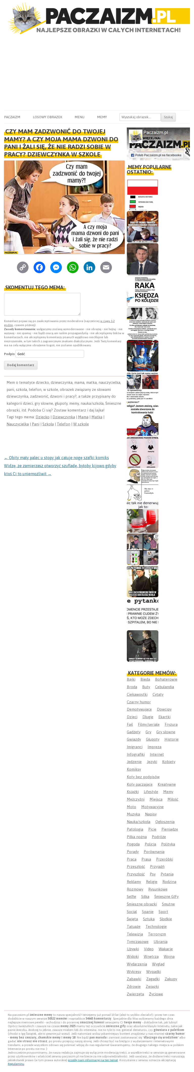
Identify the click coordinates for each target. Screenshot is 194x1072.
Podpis (9, 354)
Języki (152, 762)
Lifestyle (151, 792)
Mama (83, 417)
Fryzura (171, 724)
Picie (152, 829)
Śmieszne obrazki (142, 904)
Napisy (151, 814)
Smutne (168, 904)
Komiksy (134, 769)
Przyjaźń (157, 866)
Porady (133, 851)
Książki (133, 792)
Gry (148, 732)
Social (132, 911)
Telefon (63, 424)
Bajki (131, 679)
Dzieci (132, 717)
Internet (157, 754)
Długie (147, 717)
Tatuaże (133, 926)
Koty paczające (140, 784)
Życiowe (156, 994)
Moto (131, 807)
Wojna (169, 956)
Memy (102, 117)
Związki (152, 986)
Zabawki (134, 979)
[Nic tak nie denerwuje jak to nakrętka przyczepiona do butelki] (142, 517)
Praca (131, 859)
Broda (132, 687)
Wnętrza (151, 956)
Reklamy (134, 881)
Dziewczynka (64, 417)
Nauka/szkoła (138, 821)
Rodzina (169, 881)
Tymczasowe (138, 941)
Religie (151, 881)
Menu (79, 117)
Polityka (168, 844)
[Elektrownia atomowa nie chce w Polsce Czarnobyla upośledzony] (142, 484)
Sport (163, 911)
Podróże (159, 837)
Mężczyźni (135, 799)
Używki (133, 949)
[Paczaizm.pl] (97, 18)
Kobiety (168, 762)
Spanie (148, 911)
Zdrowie (134, 986)
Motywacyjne (152, 807)
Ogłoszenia (165, 821)
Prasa (146, 859)
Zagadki (153, 979)
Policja (150, 844)
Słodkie (166, 919)
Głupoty (152, 739)
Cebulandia (164, 687)
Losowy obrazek (47, 117)
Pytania (167, 874)
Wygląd (158, 964)
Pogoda (133, 844)
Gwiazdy (134, 739)
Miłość (172, 799)
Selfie (131, 896)
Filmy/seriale (149, 724)
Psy (153, 874)
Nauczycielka (18, 424)
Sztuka (149, 919)
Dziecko (43, 417)
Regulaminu (16, 1064)
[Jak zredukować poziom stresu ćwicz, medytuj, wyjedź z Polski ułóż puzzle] (142, 452)
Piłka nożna (137, 837)
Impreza (154, 747)
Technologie (156, 926)
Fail (130, 724)
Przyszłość (136, 874)
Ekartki (164, 717)
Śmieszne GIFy (166, 896)
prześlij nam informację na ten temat (93, 1060)
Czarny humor (139, 702)
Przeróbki (164, 859)
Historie (171, 739)
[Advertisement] (97, 72)
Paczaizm (12, 117)
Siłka (145, 896)
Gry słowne (165, 732)
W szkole (81, 424)
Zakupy (171, 979)
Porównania (154, 851)
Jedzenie (134, 762)
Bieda (145, 679)
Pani (35, 424)
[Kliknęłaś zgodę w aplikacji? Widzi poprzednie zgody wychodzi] (142, 549)
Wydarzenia (137, 964)
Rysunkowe (157, 889)
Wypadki (153, 971)
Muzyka (133, 814)
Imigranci (134, 747)
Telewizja (135, 934)
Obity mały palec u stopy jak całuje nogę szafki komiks (56, 457)
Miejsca (156, 799)
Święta (132, 919)
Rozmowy (135, 889)
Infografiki (136, 754)
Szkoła (48, 424)
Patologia (135, 829)
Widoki (133, 956)
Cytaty (158, 694)
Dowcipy (164, 709)
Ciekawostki (137, 694)
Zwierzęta (135, 994)
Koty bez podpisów (143, 777)
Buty (146, 687)
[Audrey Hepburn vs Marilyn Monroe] (142, 323)
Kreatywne (167, 784)
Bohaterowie (166, 679)
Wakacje (166, 949)
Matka (96, 417)
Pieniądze (169, 829)
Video (149, 949)
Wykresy (134, 971)
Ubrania (160, 941)
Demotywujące (139, 709)
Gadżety (133, 732)
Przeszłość (136, 866)
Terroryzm (157, 934)
